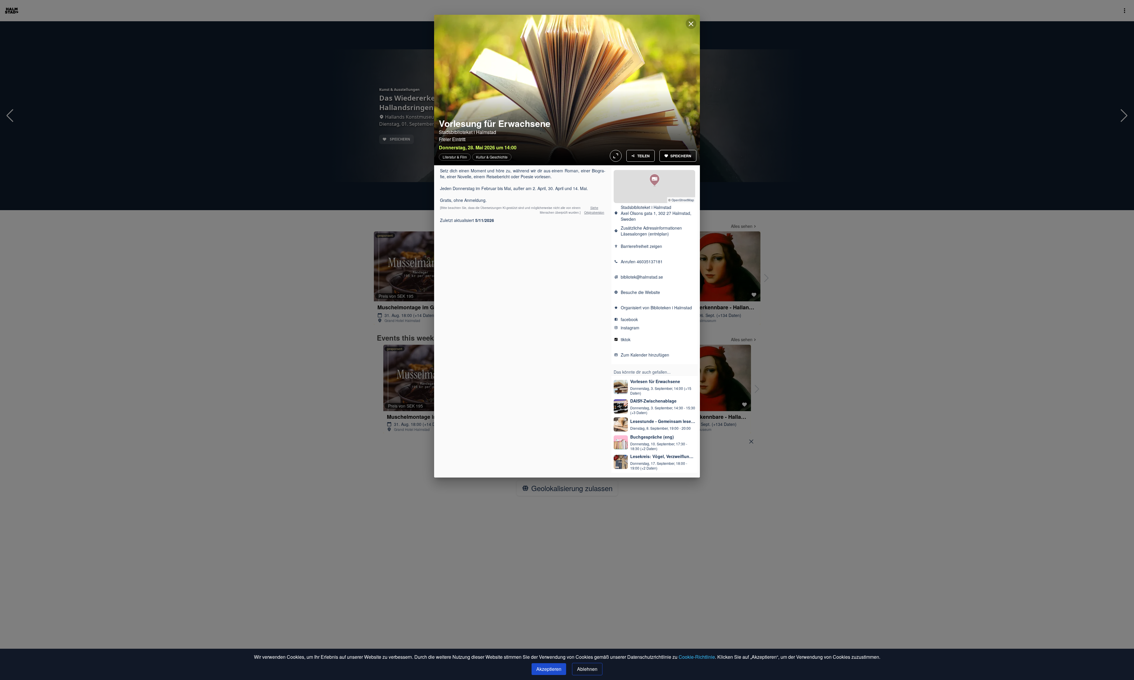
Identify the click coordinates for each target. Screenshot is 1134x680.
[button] (654, 180)
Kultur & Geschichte (492, 157)
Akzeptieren (548, 669)
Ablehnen (587, 669)
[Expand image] (567, 90)
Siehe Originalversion (594, 210)
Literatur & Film (455, 157)
